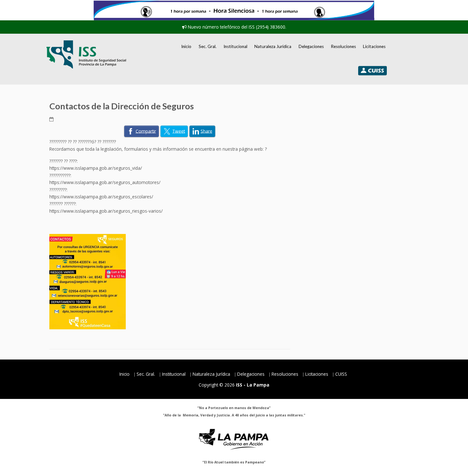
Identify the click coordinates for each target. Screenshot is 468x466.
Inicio (186, 46)
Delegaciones (311, 46)
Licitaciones (374, 46)
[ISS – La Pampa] (86, 54)
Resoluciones (343, 46)
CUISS (341, 374)
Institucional (235, 46)
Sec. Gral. (207, 46)
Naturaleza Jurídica (272, 46)
